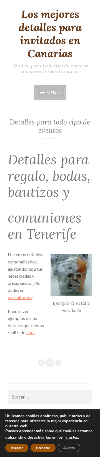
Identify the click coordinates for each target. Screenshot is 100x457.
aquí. (30, 332)
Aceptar (17, 448)
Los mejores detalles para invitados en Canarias (50, 33)
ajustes (71, 437)
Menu (53, 92)
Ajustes (69, 448)
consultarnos (20, 297)
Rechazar (43, 448)
